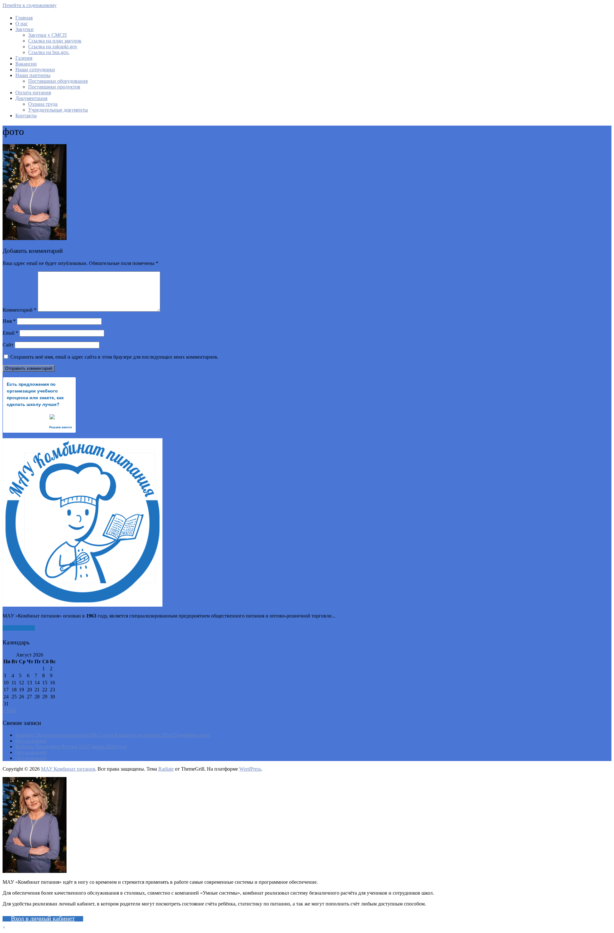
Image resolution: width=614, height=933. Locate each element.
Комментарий (19, 310)
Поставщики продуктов (54, 86)
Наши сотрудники (35, 69)
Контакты (26, 115)
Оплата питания (33, 92)
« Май (9, 710)
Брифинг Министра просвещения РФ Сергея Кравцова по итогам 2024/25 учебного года (112, 735)
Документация (31, 98)
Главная (24, 17)
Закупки (24, 29)
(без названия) (30, 740)
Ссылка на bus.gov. (48, 52)
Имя (9, 321)
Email (10, 333)
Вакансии (26, 63)
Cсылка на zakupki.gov (52, 46)
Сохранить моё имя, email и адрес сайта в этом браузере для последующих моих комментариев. (114, 357)
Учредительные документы (58, 110)
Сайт (8, 344)
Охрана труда (43, 104)
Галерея (23, 58)
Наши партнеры (33, 75)
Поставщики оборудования (58, 81)
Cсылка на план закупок (55, 40)
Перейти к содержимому (30, 5)
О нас (21, 23)
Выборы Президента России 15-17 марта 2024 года (71, 746)
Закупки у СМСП (47, 35)
